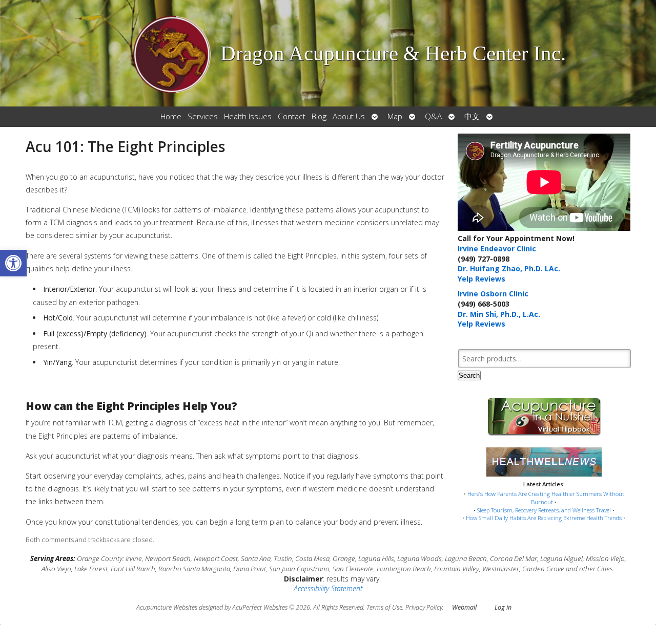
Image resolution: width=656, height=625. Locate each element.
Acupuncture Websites (166, 607)
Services (203, 116)
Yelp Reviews (481, 279)
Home (170, 116)
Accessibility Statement (328, 588)
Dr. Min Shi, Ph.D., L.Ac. (499, 314)
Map (394, 116)
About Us (349, 116)
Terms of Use (384, 607)
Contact (291, 116)
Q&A (433, 116)
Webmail (464, 607)
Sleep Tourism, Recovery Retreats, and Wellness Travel (544, 510)
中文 (472, 116)
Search (469, 375)
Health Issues (248, 116)
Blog (319, 116)
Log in (503, 607)
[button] (13, 263)
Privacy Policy (423, 607)
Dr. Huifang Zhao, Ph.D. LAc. (509, 268)
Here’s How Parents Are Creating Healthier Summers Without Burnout (545, 498)
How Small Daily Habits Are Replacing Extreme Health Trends (544, 518)
